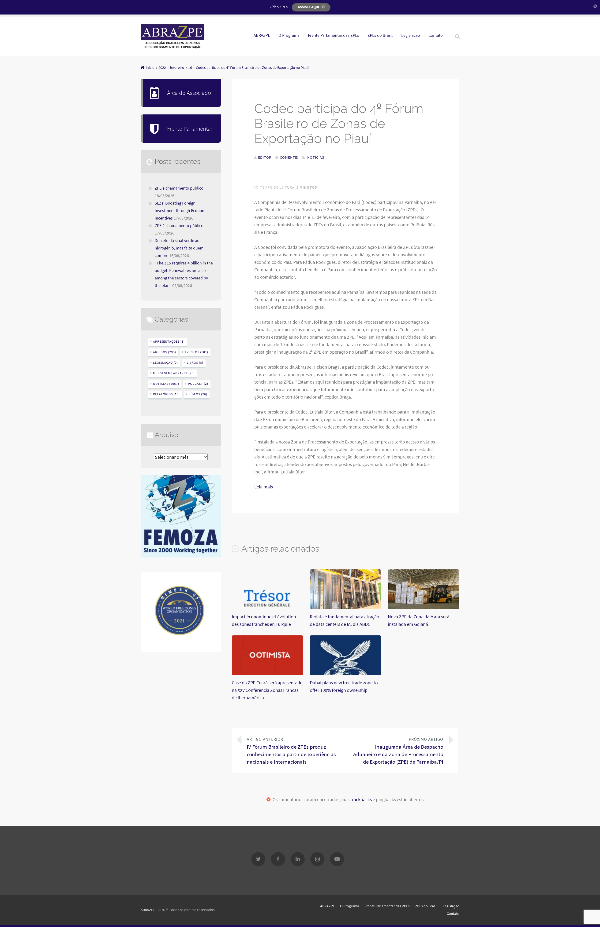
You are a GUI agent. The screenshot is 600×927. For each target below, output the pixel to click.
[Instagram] (317, 859)
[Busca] (453, 30)
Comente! (289, 157)
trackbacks (361, 799)
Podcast (198, 383)
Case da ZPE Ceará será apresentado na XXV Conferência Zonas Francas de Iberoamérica (267, 690)
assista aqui (308, 7)
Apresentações (169, 341)
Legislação (410, 35)
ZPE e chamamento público (179, 188)
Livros (195, 362)
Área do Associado (189, 93)
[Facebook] (278, 859)
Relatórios (166, 394)
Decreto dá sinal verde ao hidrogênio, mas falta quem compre (179, 248)
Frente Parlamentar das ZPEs (333, 35)
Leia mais (263, 487)
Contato (435, 35)
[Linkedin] (298, 859)
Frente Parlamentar (189, 128)
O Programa (289, 35)
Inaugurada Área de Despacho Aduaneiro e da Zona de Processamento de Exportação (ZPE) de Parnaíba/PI (398, 751)
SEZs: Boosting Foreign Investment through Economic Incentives (181, 211)
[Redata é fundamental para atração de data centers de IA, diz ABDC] (345, 607)
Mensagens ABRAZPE (174, 373)
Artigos (164, 352)
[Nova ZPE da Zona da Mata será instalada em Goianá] (423, 607)
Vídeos (198, 394)
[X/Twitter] (258, 859)
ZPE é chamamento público (179, 225)
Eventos (196, 352)
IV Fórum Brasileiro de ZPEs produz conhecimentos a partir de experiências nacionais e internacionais (291, 751)
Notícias (315, 157)
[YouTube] (337, 859)
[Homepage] (172, 36)
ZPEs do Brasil (380, 35)
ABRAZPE (262, 35)
